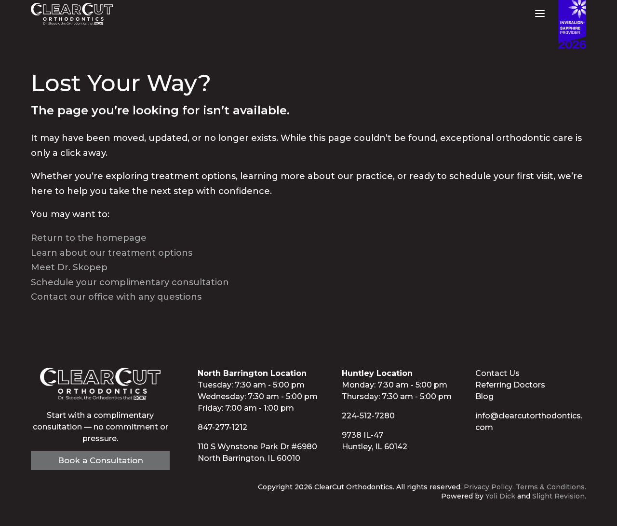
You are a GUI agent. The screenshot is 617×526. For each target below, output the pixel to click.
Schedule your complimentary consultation (130, 282)
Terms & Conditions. (551, 487)
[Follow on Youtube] (497, 448)
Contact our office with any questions (116, 296)
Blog (484, 396)
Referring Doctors (510, 384)
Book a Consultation (100, 460)
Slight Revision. (559, 496)
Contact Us (497, 373)
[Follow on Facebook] (478, 448)
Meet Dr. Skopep (69, 267)
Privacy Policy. (489, 487)
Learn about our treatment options (111, 253)
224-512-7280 (368, 415)
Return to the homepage (89, 238)
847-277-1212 (222, 427)
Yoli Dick (500, 496)
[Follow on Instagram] (516, 448)
